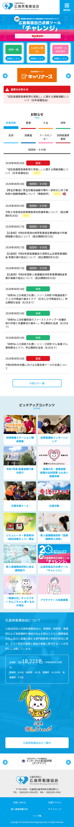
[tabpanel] (37, 27)
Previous (4, 75)
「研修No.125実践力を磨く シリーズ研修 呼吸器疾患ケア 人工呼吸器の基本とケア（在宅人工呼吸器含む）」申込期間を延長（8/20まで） (36, 298)
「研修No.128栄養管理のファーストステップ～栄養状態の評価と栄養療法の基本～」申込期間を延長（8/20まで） (36, 323)
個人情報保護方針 (19, 809)
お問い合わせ (19, 802)
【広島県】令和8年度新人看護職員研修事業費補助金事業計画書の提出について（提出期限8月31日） (36, 276)
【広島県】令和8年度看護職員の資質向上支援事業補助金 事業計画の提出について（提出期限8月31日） (36, 255)
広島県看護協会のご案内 (37, 743)
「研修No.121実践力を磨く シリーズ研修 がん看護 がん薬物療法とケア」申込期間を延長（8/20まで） (36, 345)
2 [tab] (39, 37)
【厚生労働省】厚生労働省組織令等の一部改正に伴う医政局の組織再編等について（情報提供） (36, 191)
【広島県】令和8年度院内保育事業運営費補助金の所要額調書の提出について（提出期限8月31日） (36, 234)
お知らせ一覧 (37, 383)
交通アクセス (54, 802)
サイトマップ (54, 809)
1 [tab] (34, 37)
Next (68, 75)
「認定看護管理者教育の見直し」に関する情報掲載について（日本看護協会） (37, 98)
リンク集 (37, 815)
